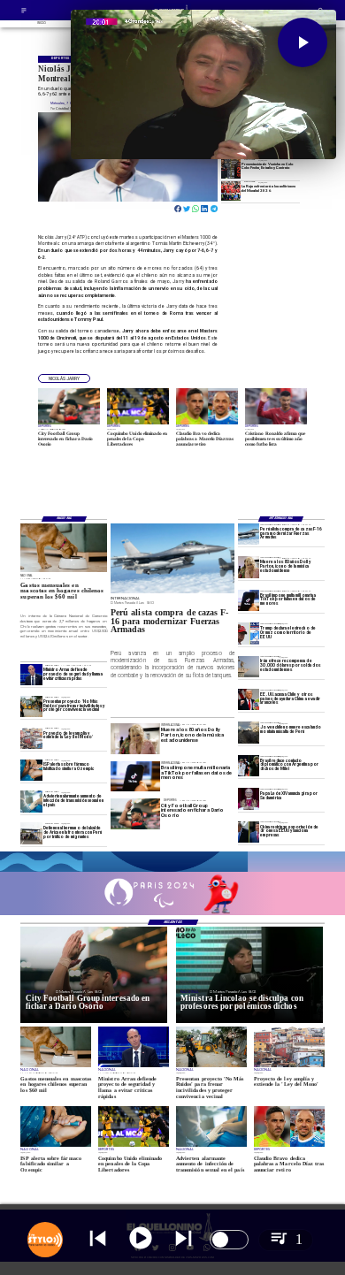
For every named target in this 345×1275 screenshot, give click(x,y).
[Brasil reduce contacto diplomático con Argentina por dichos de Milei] (248, 765)
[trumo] (248, 699)
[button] (64, 378)
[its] (31, 801)
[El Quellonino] (23, 13)
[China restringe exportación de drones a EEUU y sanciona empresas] (248, 832)
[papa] (248, 798)
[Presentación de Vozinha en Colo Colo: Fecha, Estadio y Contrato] (231, 169)
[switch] (229, 1239)
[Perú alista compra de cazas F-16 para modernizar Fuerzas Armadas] (248, 534)
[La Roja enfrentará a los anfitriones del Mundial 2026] (231, 191)
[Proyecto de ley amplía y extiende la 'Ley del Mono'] (31, 738)
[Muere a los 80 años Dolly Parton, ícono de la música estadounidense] (248, 566)
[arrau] (31, 674)
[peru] (248, 732)
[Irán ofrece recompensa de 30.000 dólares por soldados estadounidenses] (248, 666)
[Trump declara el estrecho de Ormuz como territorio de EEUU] (248, 633)
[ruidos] (31, 706)
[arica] (31, 833)
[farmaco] (31, 770)
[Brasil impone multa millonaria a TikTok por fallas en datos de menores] (248, 600)
